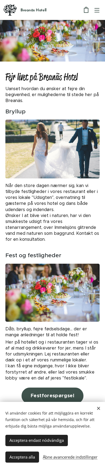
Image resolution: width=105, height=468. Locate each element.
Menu (97, 10)
